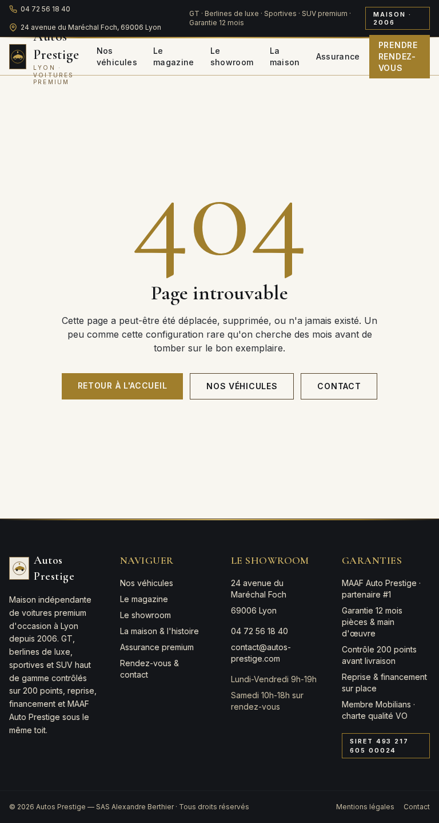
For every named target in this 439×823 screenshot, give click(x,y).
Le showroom (232, 56)
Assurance (338, 56)
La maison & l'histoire (159, 631)
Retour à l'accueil (122, 385)
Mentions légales (365, 806)
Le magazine (173, 56)
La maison (285, 56)
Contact (339, 386)
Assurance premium (157, 647)
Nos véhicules (117, 56)
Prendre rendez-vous (398, 56)
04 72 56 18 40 (45, 9)
